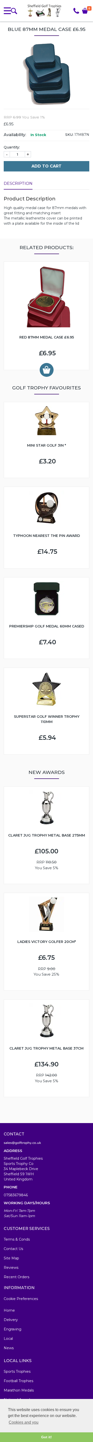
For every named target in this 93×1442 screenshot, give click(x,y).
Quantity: (12, 147)
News (9, 1348)
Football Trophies (18, 1381)
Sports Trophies (17, 1371)
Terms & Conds (17, 1239)
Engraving (12, 1329)
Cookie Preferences (21, 1299)
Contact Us (13, 1249)
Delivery (11, 1320)
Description (18, 183)
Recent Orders (16, 1277)
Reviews (11, 1267)
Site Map (11, 1258)
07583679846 (16, 1195)
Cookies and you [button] (23, 1422)
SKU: (69, 134)
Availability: (15, 134)
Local (8, 1338)
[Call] (76, 11)
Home (9, 1310)
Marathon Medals (19, 1390)
